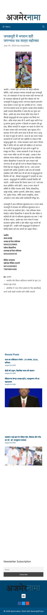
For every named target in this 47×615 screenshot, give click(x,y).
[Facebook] (19, 603)
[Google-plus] (27, 603)
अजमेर (8, 277)
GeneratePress (37, 611)
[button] (24, 596)
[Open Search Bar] (43, 26)
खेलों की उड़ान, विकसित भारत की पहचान (19, 370)
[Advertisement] (24, 5)
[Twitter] (23, 603)
